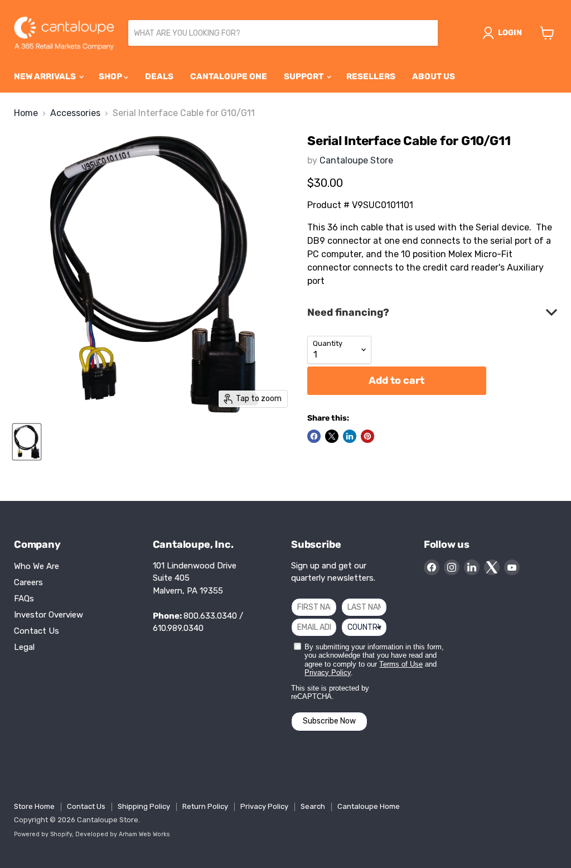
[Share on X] (331, 436)
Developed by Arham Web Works (122, 834)
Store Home (34, 806)
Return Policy (205, 806)
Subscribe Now (329, 721)
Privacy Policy (327, 672)
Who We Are (36, 566)
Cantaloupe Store (356, 160)
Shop (111, 76)
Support (304, 76)
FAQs (24, 599)
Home (26, 113)
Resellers (370, 76)
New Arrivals (46, 76)
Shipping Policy (144, 806)
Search (313, 806)
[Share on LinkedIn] (349, 436)
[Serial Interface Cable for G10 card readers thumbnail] (27, 442)
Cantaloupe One (228, 76)
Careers (28, 582)
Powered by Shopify (43, 834)
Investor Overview (48, 615)
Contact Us (36, 631)
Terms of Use (401, 664)
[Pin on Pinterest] (367, 436)
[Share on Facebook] (314, 436)
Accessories (75, 113)
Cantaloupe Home (368, 806)
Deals (159, 76)
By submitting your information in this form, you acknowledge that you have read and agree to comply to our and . (374, 660)
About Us (433, 76)
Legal (24, 647)
